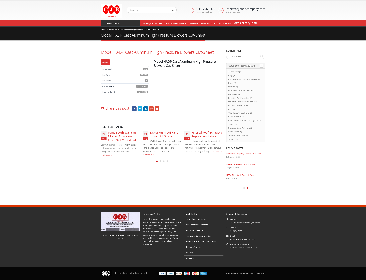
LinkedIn (145, 108)
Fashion (231, 86)
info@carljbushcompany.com (242, 239)
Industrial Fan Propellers (238, 98)
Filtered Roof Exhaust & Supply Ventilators (207, 134)
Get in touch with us (204, 12)
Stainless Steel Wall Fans (239, 128)
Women (231, 139)
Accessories (233, 71)
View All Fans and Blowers (197, 219)
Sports (231, 124)
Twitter (140, 108)
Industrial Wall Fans (236, 105)
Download (105, 62)
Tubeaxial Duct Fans (237, 135)
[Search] (173, 10)
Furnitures (232, 94)
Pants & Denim (234, 116)
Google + (151, 108)
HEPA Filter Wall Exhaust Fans (240, 175)
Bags (230, 75)
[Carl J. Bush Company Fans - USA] (120, 221)
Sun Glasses (233, 131)
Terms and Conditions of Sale (198, 236)
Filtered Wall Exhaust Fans (239, 90)
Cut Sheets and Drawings (197, 225)
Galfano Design (258, 273)
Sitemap (189, 252)
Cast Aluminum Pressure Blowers (242, 79)
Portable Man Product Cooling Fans (243, 120)
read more (106, 155)
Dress (230, 83)
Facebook (134, 108)
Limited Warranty (193, 247)
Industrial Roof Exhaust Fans (240, 101)
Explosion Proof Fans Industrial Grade (164, 134)
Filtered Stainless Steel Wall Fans (241, 164)
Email (157, 108)
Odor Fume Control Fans (238, 113)
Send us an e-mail (233, 12)
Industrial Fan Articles (195, 230)
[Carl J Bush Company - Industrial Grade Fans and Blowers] (111, 11)
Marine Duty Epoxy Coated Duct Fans (243, 153)
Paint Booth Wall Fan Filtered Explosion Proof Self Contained (122, 136)
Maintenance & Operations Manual (201, 241)
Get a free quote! (245, 23)
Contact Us (190, 258)
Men (230, 109)
